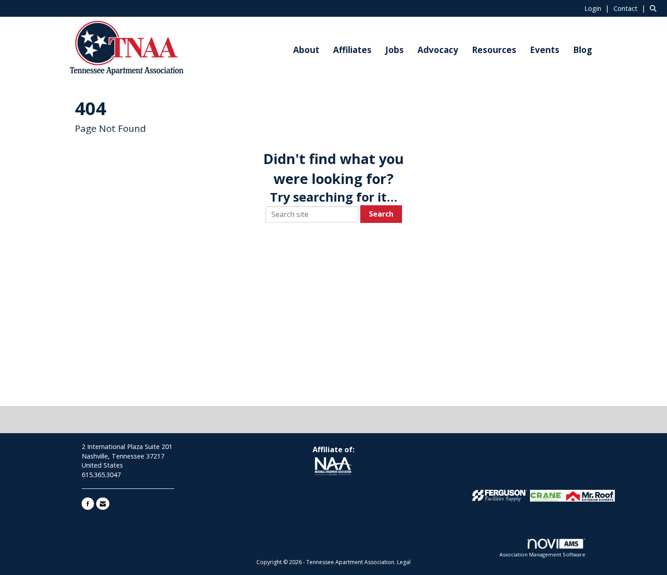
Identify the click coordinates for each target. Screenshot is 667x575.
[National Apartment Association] (333, 467)
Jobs (394, 49)
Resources (494, 49)
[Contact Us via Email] (102, 504)
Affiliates (352, 49)
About (306, 49)
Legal (404, 562)
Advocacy (437, 49)
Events (544, 49)
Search (381, 214)
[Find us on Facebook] (88, 504)
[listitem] (598, 8)
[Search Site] (655, 8)
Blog (582, 49)
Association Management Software (542, 554)
